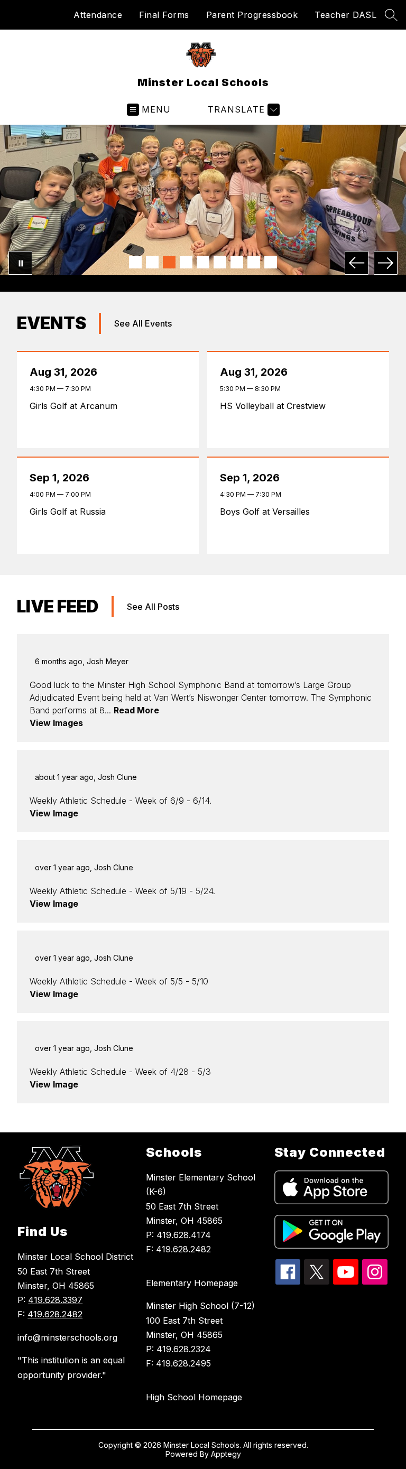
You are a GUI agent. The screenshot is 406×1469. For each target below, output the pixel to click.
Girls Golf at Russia (70, 511)
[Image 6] (220, 262)
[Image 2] (152, 262)
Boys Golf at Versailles (267, 511)
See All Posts (153, 606)
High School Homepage (194, 1397)
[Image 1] (135, 262)
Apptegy (226, 1453)
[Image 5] (203, 262)
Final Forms (164, 15)
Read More (136, 710)
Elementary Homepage (192, 1283)
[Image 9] (270, 262)
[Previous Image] (356, 263)
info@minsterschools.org (67, 1337)
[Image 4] (186, 262)
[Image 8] (253, 262)
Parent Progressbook (252, 15)
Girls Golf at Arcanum (76, 406)
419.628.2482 (54, 1314)
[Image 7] (236, 262)
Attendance (97, 15)
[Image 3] (169, 262)
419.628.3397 (55, 1300)
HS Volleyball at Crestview (275, 406)
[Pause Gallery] (20, 263)
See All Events (143, 323)
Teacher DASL (345, 15)
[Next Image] (386, 263)
